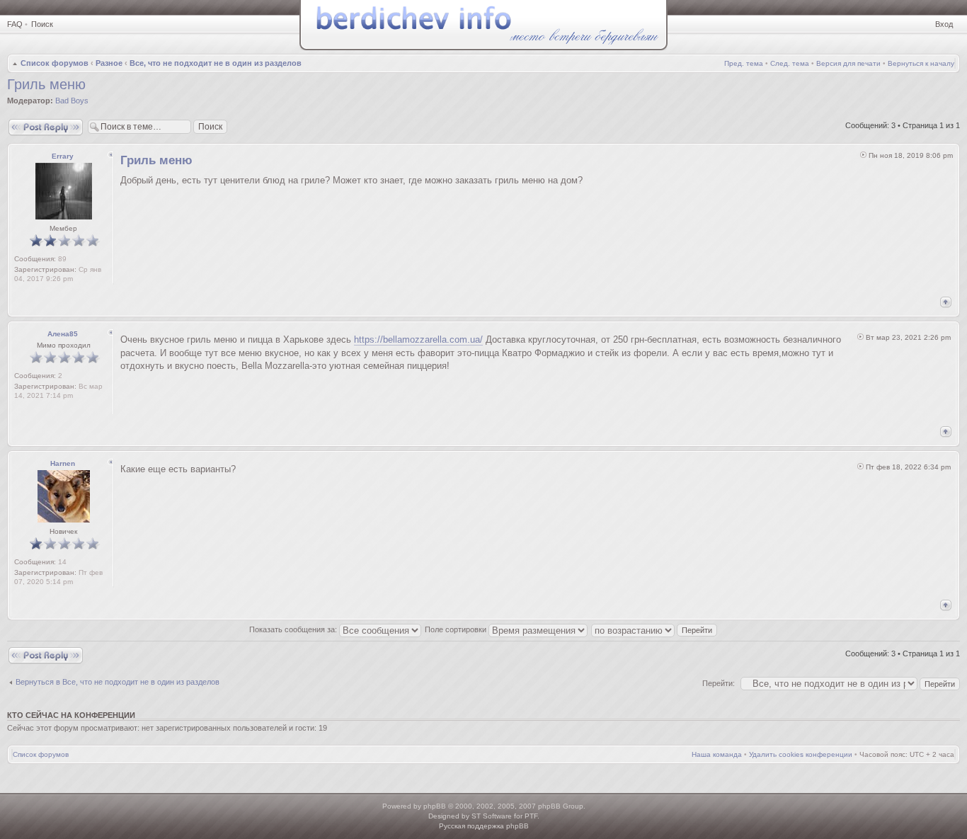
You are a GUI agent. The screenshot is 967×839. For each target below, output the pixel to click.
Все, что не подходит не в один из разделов (216, 63)
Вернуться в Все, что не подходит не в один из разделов (117, 682)
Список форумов (54, 63)
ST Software (491, 816)
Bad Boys (71, 100)
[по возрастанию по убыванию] (655, 629)
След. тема (789, 63)
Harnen (62, 463)
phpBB (434, 806)
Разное (109, 63)
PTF (531, 816)
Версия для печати (848, 63)
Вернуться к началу (921, 63)
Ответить (24, 122)
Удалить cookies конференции (800, 754)
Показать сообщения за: (294, 629)
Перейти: (718, 683)
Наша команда (717, 754)
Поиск (42, 24)
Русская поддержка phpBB (484, 826)
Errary (63, 156)
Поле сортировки (456, 629)
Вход (944, 24)
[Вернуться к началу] (946, 302)
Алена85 (62, 334)
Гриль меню (46, 84)
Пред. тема (743, 63)
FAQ (15, 24)
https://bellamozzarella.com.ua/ (418, 339)
